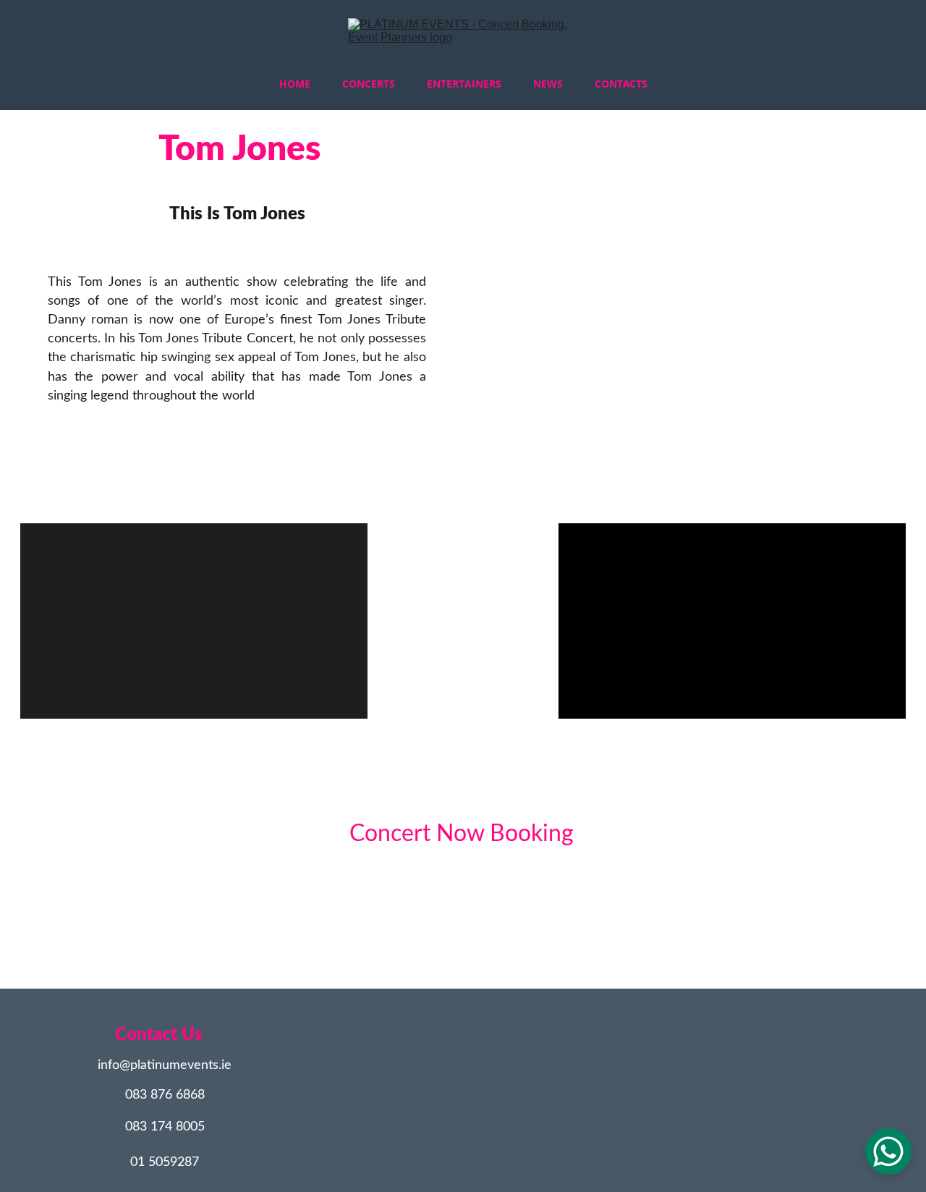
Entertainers (464, 83)
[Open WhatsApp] (888, 1151)
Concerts (368, 83)
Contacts (621, 83)
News (548, 83)
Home (294, 83)
